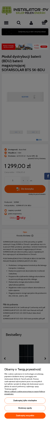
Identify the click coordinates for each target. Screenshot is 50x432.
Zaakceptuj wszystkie (25, 415)
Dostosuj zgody (25, 408)
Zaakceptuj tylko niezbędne (25, 400)
